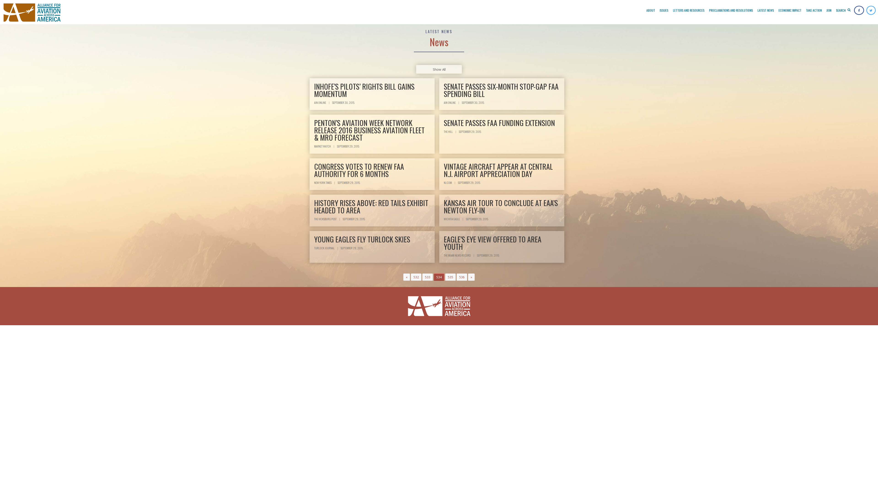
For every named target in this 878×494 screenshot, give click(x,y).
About (650, 10)
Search (841, 10)
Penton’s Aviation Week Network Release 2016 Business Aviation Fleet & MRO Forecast (369, 130)
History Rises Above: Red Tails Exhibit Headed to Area (371, 206)
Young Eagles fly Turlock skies (362, 239)
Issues (664, 10)
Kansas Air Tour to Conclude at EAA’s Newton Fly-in (501, 206)
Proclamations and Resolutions (731, 10)
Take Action (814, 10)
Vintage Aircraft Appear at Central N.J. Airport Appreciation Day (498, 170)
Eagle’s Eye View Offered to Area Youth (492, 243)
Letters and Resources (688, 10)
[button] (406, 277)
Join (828, 10)
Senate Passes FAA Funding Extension (499, 122)
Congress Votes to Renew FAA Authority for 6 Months (359, 170)
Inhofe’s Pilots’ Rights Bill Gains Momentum (364, 90)
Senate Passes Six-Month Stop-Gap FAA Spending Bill (501, 90)
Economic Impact (790, 10)
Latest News (766, 10)
